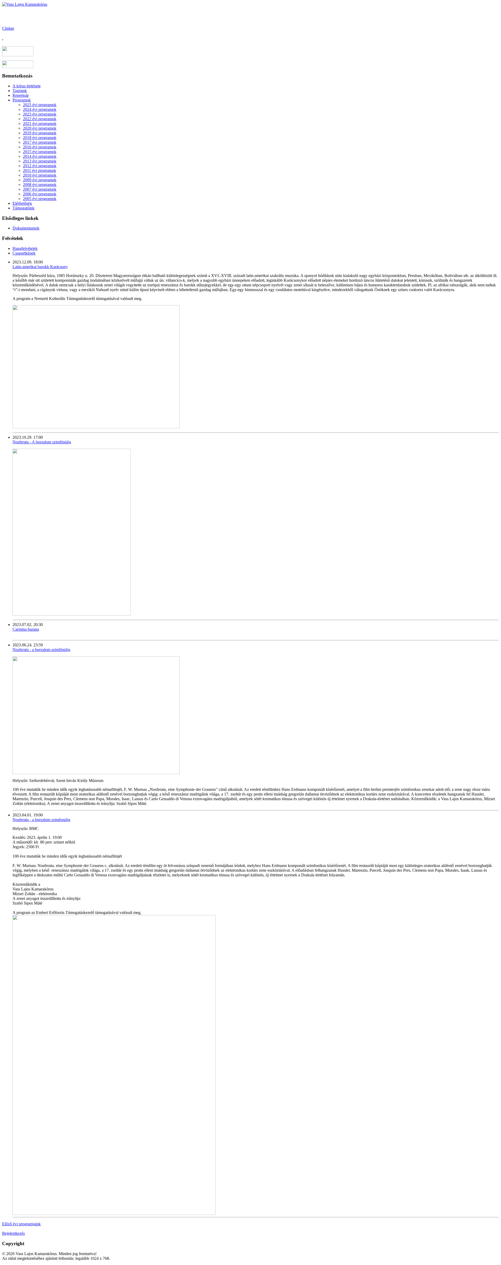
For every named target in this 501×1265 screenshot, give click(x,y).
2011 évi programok (39, 170)
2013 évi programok (39, 161)
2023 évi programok (39, 114)
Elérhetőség (22, 203)
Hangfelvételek (25, 248)
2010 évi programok (39, 175)
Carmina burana (26, 629)
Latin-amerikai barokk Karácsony (40, 266)
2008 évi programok (39, 184)
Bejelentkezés (13, 1233)
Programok (22, 100)
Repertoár (21, 95)
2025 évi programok (39, 105)
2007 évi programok (39, 189)
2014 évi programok (39, 156)
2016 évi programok (39, 147)
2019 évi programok (39, 133)
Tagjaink (20, 90)
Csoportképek (24, 253)
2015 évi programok (39, 151)
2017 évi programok (39, 142)
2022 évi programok (39, 119)
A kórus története (27, 86)
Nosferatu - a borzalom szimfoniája (41, 819)
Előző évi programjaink (21, 1224)
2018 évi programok (39, 137)
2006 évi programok (39, 194)
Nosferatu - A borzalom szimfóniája (42, 442)
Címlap (8, 28)
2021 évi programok (39, 123)
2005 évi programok (39, 198)
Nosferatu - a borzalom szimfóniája (41, 649)
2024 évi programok (39, 109)
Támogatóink (23, 208)
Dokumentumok (26, 228)
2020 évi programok (39, 128)
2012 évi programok (39, 166)
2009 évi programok (39, 180)
